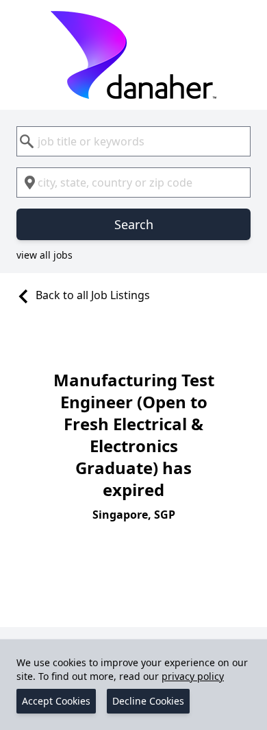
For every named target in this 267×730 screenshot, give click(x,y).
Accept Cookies (56, 700)
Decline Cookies (148, 700)
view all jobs (44, 254)
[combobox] (133, 141)
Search (133, 224)
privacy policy (193, 676)
